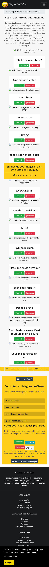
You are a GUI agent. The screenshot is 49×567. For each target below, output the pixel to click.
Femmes (24, 524)
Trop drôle (24, 65)
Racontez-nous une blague (25, 461)
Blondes (24, 519)
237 (18, 369)
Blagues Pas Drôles (18, 4)
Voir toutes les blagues (25, 175)
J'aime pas (35, 65)
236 (13, 369)
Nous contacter (24, 540)
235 (7, 369)
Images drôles (13, 400)
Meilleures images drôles (17, 414)
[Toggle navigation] (44, 4)
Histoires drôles (24, 505)
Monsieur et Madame (24, 526)
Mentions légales (24, 545)
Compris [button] (8, 562)
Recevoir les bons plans (24, 542)
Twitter (30, 448)
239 (30, 369)
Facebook (30, 443)
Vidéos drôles (13, 407)
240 (36, 369)
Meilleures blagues (24, 508)
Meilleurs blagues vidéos (17, 421)
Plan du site (24, 537)
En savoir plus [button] (10, 556)
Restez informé (25, 379)
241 (41, 369)
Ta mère (24, 521)
